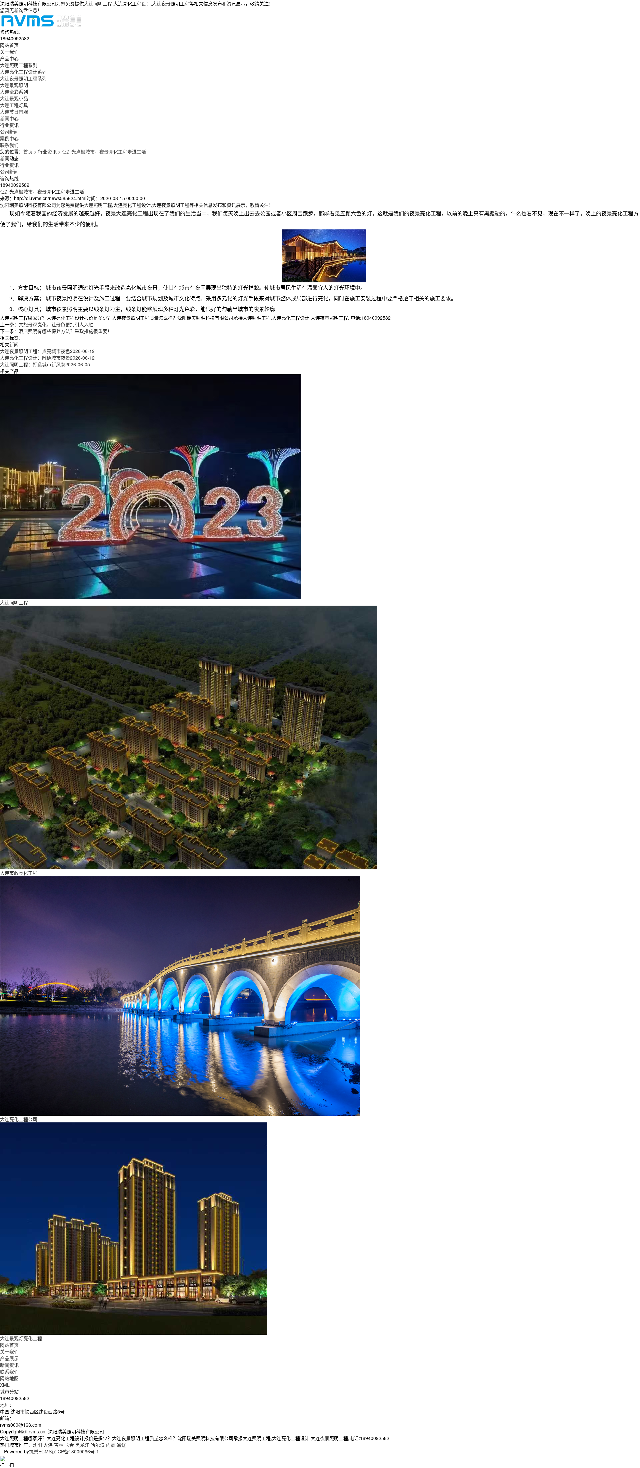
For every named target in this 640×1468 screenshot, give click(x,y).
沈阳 (37, 1444)
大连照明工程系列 (18, 65)
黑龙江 (82, 1444)
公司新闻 (9, 131)
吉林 (58, 1444)
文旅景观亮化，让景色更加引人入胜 (56, 324)
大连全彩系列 (14, 91)
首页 (28, 151)
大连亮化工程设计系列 (23, 71)
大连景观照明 (14, 85)
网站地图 (9, 1378)
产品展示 (9, 1358)
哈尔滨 (98, 1444)
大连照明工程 (98, 3)
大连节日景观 (14, 111)
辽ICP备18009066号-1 (75, 1451)
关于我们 (9, 1351)
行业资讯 (9, 125)
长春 (69, 1444)
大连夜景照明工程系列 (23, 78)
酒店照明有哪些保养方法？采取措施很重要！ (65, 331)
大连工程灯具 (14, 105)
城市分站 (9, 1391)
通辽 (121, 1444)
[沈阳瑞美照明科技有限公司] (41, 20)
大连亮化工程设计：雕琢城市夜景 (47, 357)
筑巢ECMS (40, 1451)
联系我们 (9, 1371)
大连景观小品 (14, 98)
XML (5, 1384)
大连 (48, 1444)
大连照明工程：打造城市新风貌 (45, 364)
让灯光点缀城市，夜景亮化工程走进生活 (104, 151)
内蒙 (110, 1444)
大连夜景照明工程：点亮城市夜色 (47, 351)
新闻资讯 (9, 1364)
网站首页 (9, 1344)
